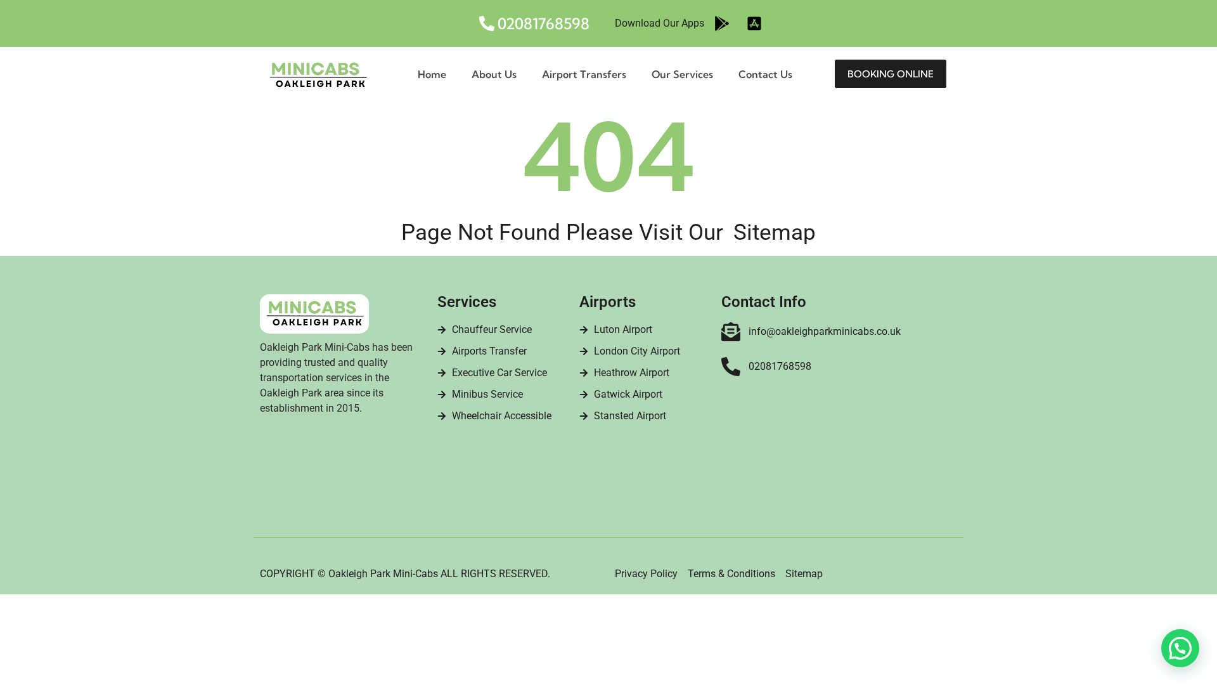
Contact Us (765, 74)
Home (432, 74)
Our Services (682, 74)
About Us (494, 74)
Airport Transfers (584, 74)
